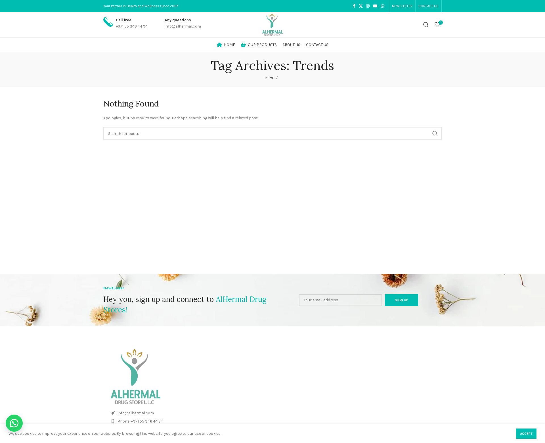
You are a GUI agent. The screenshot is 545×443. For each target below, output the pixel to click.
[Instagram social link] (367, 6)
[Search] (426, 24)
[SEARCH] (435, 133)
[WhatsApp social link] (382, 6)
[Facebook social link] (354, 6)
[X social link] (360, 6)
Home (269, 78)
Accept (526, 434)
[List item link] (272, 413)
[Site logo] (272, 24)
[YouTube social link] (375, 6)
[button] (14, 423)
